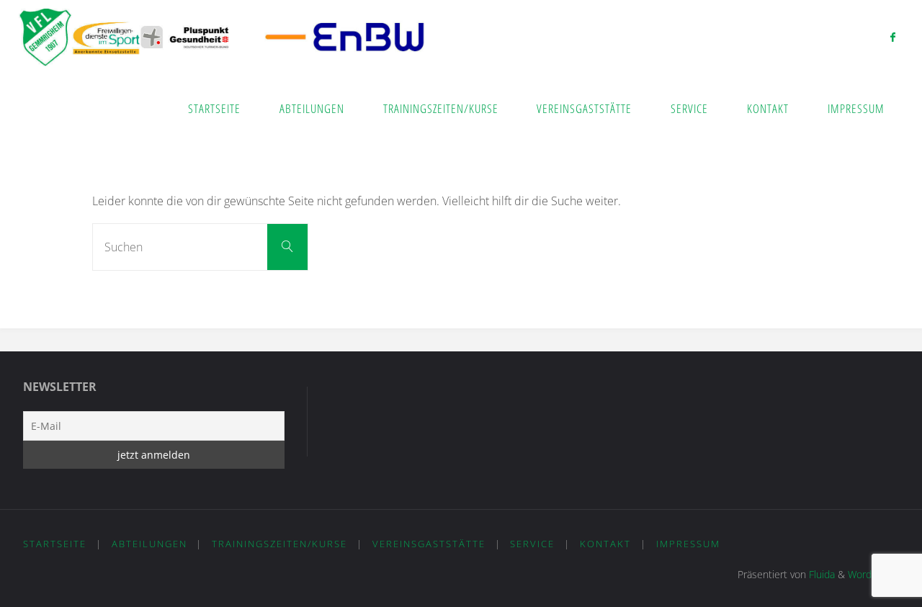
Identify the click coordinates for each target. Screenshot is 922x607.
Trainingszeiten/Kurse (279, 543)
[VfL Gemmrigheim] (222, 36)
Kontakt (605, 543)
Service (532, 543)
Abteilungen (149, 543)
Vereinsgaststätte (428, 543)
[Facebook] (892, 36)
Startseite (54, 543)
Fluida (820, 574)
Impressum (688, 543)
